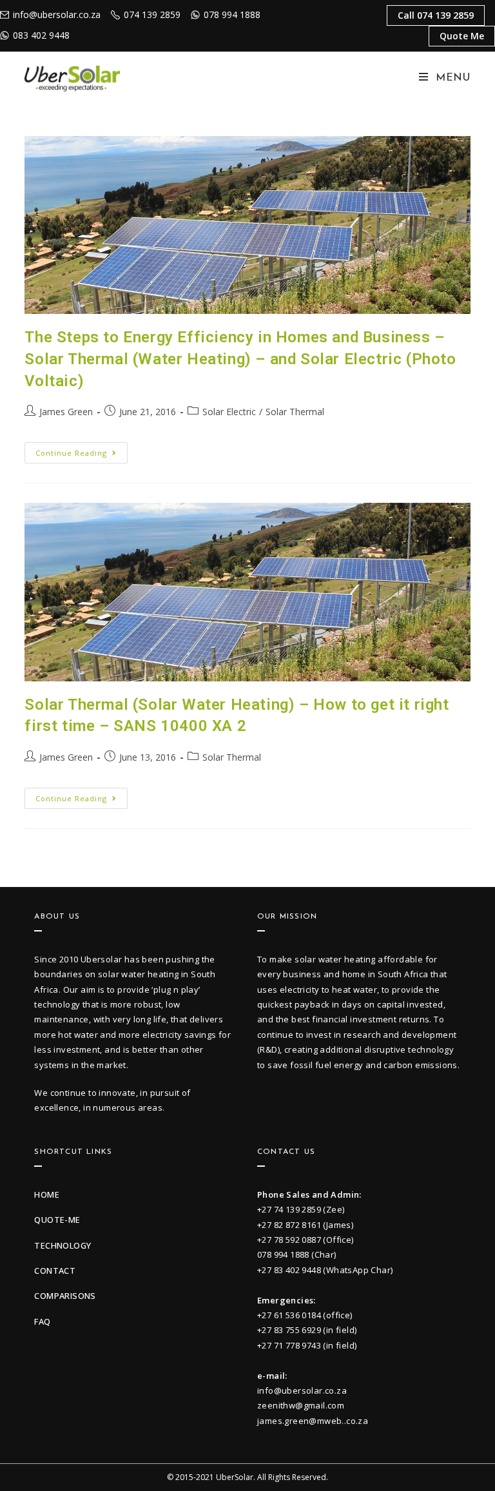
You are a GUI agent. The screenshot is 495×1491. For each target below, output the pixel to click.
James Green (66, 411)
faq (42, 1321)
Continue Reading (81, 450)
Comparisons (64, 1295)
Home (46, 1194)
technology (62, 1245)
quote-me (57, 1219)
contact (54, 1270)
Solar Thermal (295, 411)
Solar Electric (229, 411)
